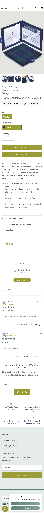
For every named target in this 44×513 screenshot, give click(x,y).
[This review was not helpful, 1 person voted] (39, 325)
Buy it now (22, 154)
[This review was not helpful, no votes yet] (39, 356)
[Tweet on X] (7, 244)
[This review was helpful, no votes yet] (36, 325)
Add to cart (22, 147)
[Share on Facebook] (9, 244)
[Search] (7, 8)
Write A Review (22, 280)
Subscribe (22, 392)
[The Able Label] (22, 7)
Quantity (5, 133)
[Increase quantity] (12, 138)
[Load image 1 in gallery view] (22, 42)
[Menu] (2, 8)
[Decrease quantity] (4, 138)
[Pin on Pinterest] (12, 244)
